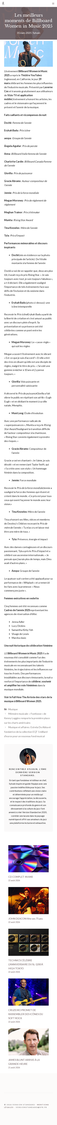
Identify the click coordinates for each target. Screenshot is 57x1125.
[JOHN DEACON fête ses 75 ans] (28, 912)
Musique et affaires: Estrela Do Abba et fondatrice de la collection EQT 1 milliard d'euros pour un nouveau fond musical (27, 732)
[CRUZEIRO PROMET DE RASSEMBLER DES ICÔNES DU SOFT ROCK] (28, 1003)
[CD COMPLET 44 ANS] (28, 870)
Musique (13, 709)
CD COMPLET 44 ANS (20, 876)
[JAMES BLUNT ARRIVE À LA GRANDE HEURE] (28, 1053)
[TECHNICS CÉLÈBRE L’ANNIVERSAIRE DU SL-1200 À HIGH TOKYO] (28, 953)
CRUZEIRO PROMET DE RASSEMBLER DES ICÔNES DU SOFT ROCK (25, 1014)
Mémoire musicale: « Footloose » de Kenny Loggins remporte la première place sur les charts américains (27, 718)
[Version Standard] (3, 3)
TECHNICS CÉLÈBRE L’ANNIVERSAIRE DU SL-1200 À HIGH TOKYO (25, 964)
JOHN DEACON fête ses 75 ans (25, 918)
